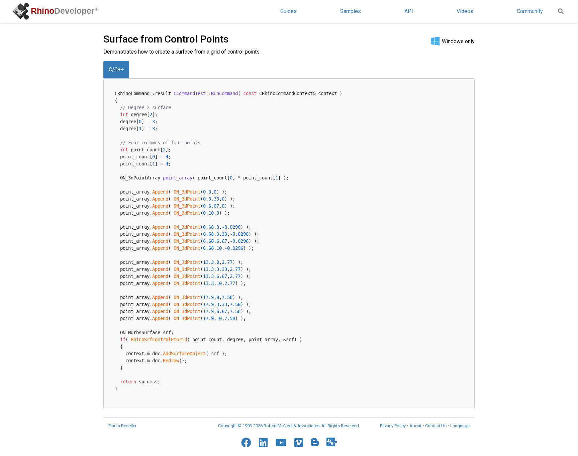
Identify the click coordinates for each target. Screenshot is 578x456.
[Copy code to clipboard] (459, 92)
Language (460, 425)
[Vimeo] (298, 442)
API (408, 11)
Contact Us (436, 425)
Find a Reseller (122, 425)
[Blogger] (314, 442)
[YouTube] (281, 442)
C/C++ (116, 69)
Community (530, 11)
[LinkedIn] (263, 442)
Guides (288, 11)
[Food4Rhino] (332, 441)
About (415, 425)
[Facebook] (246, 442)
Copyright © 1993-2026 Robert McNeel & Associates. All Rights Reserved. (289, 425)
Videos (465, 11)
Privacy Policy (393, 425)
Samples (350, 11)
